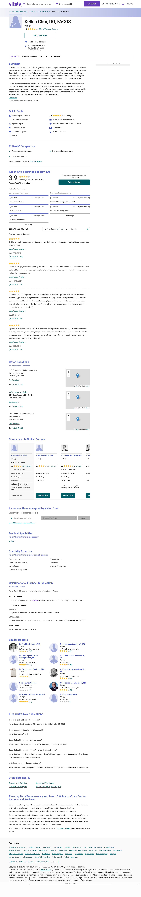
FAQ (21, 862)
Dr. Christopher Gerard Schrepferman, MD (28, 657)
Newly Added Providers (42, 857)
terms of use (46, 869)
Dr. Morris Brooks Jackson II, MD (72, 670)
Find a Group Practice (71, 857)
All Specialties (28, 857)
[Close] (138, 884)
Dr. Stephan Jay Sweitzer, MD (31, 669)
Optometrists (117, 850)
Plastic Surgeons (57, 854)
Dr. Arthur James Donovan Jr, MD (72, 657)
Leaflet (76, 386)
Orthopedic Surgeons (16, 854)
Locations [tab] (44, 57)
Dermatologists (77, 847)
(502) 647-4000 (17, 428)
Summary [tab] (15, 57)
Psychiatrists (79, 854)
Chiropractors (58, 847)
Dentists (67, 847)
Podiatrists (68, 854)
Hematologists (43, 850)
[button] (77, 375)
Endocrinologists (109, 847)
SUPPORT (13, 862)
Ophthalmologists (105, 850)
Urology (11, 541)
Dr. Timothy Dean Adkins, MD (71, 455)
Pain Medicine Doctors (32, 854)
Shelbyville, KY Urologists (18, 783)
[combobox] (37, 4)
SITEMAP (29, 862)
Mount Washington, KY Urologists (48, 787)
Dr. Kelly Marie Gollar (68, 695)
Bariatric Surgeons (34, 847)
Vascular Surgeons (15, 857)
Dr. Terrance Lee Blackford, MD (73, 683)
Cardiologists (47, 847)
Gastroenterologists (30, 850)
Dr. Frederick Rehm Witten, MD (32, 695)
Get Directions (14, 380)
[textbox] (37, 4)
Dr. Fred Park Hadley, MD (29, 644)
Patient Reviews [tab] (29, 57)
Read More (13, 98)
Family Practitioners (15, 850)
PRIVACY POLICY (41, 862)
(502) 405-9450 (17, 385)
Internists (54, 850)
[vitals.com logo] (15, 4)
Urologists (113, 854)
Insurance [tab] (55, 57)
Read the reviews (36, 161)
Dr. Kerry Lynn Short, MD (44, 455)
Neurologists (63, 850)
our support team (63, 828)
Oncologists (93, 850)
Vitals (87, 386)
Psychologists (89, 854)
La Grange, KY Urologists (45, 783)
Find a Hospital (57, 857)
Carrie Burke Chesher (28, 683)
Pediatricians (46, 854)
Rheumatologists (101, 854)
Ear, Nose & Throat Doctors (93, 847)
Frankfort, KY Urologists (18, 787)
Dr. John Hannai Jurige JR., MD (72, 644)
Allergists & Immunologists (17, 847)
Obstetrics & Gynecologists (78, 850)
